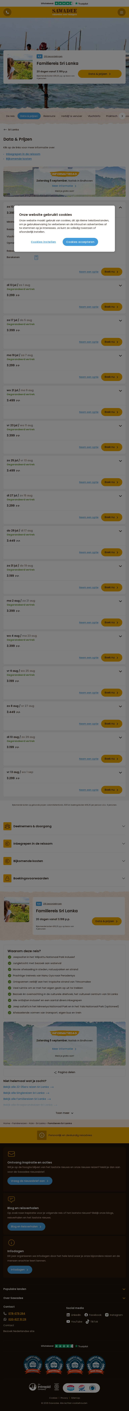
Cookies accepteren (80, 242)
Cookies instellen (43, 242)
